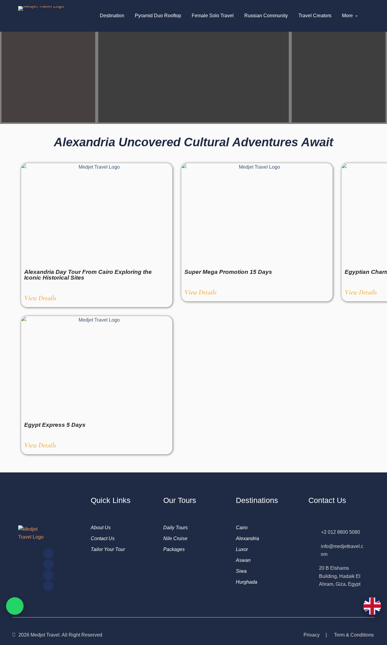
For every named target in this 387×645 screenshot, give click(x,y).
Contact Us (103, 538)
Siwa (241, 571)
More (347, 15)
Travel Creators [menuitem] (314, 15)
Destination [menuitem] (112, 15)
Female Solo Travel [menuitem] (213, 15)
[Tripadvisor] (48, 575)
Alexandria (247, 538)
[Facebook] (48, 564)
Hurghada (246, 582)
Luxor (242, 549)
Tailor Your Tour (108, 549)
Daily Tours (175, 527)
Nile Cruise (175, 538)
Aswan (243, 560)
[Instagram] (48, 553)
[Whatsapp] (48, 586)
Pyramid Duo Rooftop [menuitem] (158, 15)
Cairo (242, 527)
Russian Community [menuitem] (266, 15)
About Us (101, 527)
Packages (174, 549)
